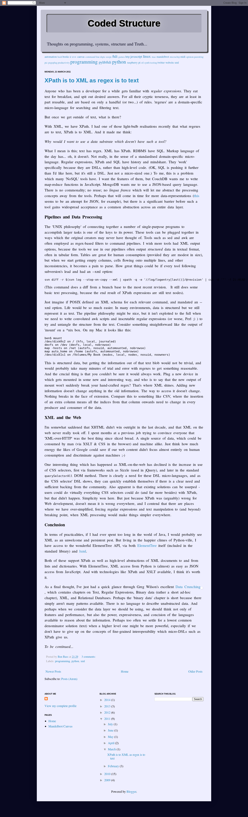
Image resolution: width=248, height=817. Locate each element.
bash (60, 56)
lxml (82, 551)
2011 (107, 719)
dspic (102, 56)
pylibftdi (105, 62)
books (66, 56)
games (121, 56)
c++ (74, 56)
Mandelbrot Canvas (60, 726)
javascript (136, 56)
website (169, 62)
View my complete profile (61, 706)
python (119, 61)
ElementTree (147, 545)
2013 (107, 706)
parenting (198, 56)
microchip (175, 56)
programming (84, 61)
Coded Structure (124, 23)
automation (51, 56)
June (111, 730)
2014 (107, 700)
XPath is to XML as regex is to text (92, 80)
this (196, 195)
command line (92, 56)
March (112, 749)
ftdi (114, 56)
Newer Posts (53, 671)
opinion (190, 56)
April (111, 743)
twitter (161, 62)
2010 (107, 774)
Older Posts (195, 671)
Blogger (131, 791)
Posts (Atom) (69, 679)
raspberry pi (133, 62)
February (114, 766)
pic (46, 62)
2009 (107, 780)
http (127, 56)
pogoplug (52, 62)
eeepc (109, 56)
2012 (107, 712)
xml (177, 62)
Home (124, 671)
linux (147, 56)
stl (142, 62)
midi (182, 56)
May (111, 737)
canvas (81, 56)
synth (147, 62)
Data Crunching (188, 586)
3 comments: (89, 656)
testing (153, 62)
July (111, 724)
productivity (64, 62)
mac (154, 56)
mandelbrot (163, 56)
